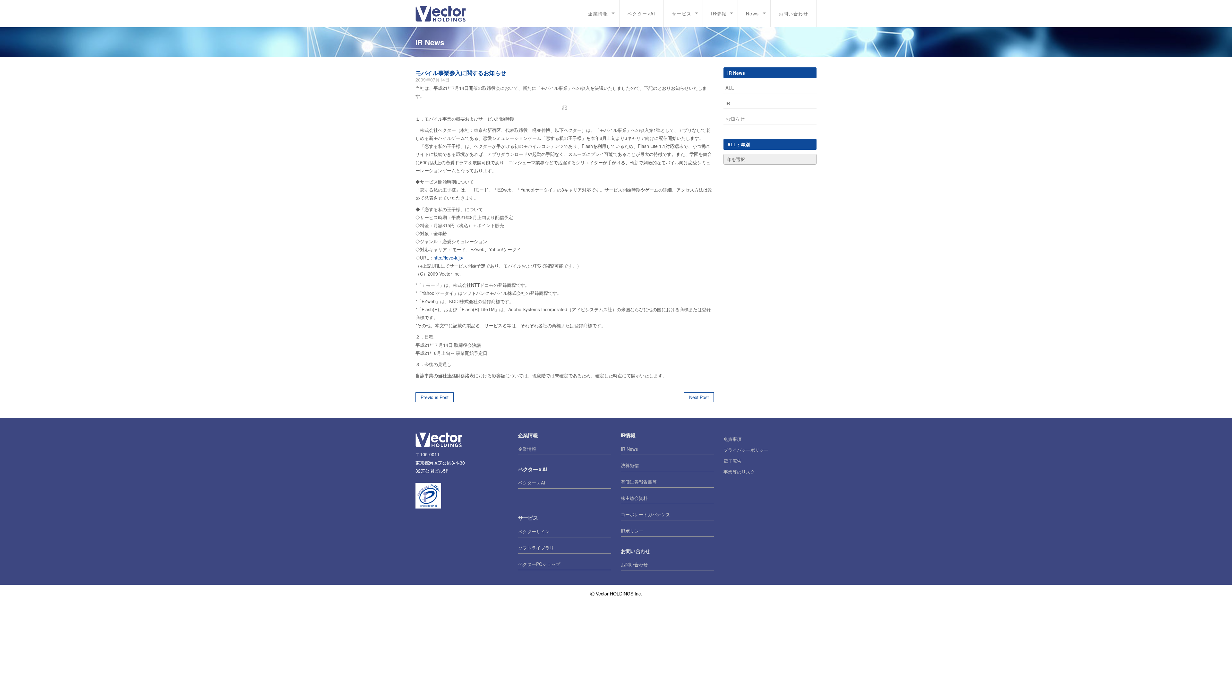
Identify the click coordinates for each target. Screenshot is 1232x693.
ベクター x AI (531, 482)
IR (727, 103)
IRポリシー (632, 530)
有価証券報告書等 (639, 481)
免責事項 (732, 439)
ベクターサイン (534, 531)
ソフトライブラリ (536, 547)
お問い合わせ (793, 13)
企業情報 (527, 449)
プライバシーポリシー (745, 450)
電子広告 (732, 461)
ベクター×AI (641, 13)
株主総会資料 (634, 498)
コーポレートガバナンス (645, 514)
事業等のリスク (739, 471)
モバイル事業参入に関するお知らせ (460, 73)
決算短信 (630, 465)
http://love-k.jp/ (448, 257)
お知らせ (735, 118)
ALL (729, 87)
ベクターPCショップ (539, 564)
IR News (629, 449)
